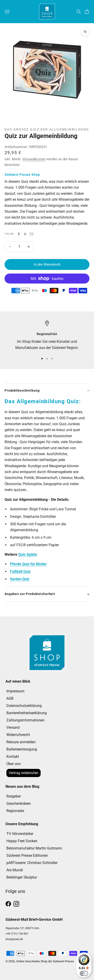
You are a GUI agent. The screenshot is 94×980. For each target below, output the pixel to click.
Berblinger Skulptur (21, 877)
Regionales (15, 811)
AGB (9, 698)
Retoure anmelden (21, 742)
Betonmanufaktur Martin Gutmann (34, 848)
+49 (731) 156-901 (17, 933)
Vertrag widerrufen (23, 773)
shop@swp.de (14, 939)
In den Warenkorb (47, 264)
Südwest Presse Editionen (27, 855)
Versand (13, 727)
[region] (47, 336)
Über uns (13, 764)
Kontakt (12, 756)
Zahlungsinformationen (25, 720)
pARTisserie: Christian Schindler (31, 863)
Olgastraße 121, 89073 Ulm (22, 928)
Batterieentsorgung (21, 749)
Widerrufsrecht (18, 735)
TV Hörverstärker (19, 834)
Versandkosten (33, 159)
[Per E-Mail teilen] (31, 234)
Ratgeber (13, 796)
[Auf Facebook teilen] (19, 234)
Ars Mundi (14, 870)
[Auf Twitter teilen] (25, 234)
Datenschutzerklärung (24, 706)
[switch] (84, 973)
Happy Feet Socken (21, 841)
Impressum (15, 691)
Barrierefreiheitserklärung (26, 713)
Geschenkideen (18, 803)
